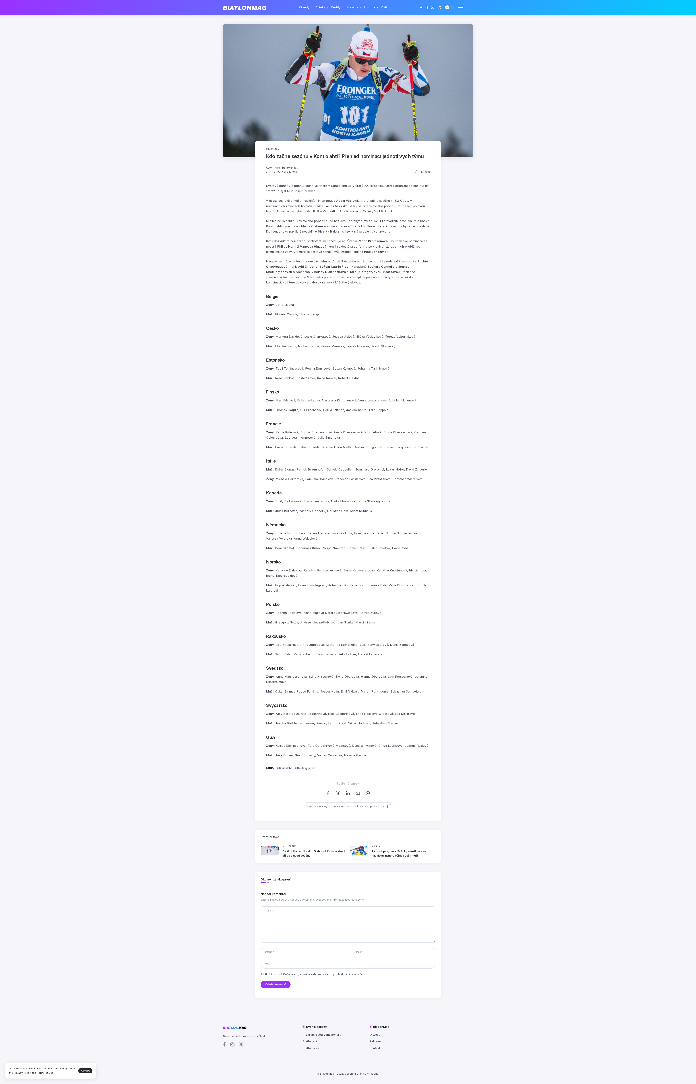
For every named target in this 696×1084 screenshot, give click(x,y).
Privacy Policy (22, 1072)
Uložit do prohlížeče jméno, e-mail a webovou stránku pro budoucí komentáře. (314, 974)
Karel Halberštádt (286, 167)
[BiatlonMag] (244, 7)
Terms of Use (45, 1072)
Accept (85, 1070)
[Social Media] (421, 7)
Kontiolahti (285, 768)
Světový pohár (306, 768)
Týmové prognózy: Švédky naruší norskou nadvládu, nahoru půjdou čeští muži (399, 853)
